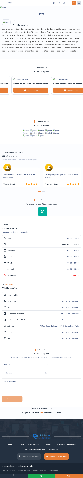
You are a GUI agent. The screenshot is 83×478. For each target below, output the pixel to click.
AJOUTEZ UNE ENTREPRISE (29, 445)
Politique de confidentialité (66, 445)
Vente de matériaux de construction (30, 83)
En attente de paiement (12, 399)
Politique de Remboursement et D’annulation (41, 450)
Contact (10, 445)
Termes (48, 445)
